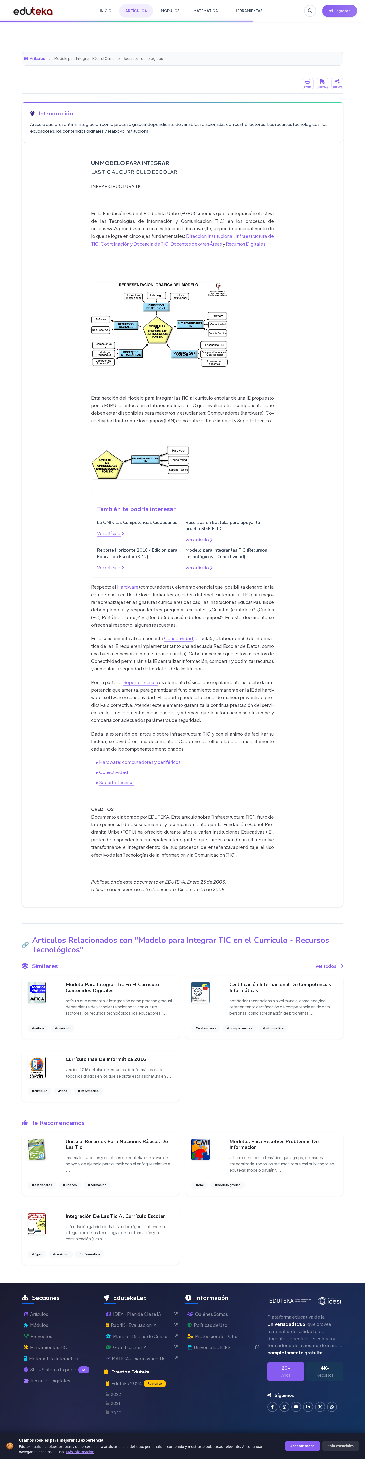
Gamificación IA (129, 1347)
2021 (115, 1403)
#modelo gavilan (227, 1185)
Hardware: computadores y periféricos (140, 762)
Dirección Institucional (210, 236)
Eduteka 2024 (136, 1383)
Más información (80, 1451)
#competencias (239, 1028)
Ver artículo (109, 533)
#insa (62, 1091)
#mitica (38, 1028)
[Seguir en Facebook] (272, 1407)
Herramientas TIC (48, 1347)
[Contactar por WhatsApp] (332, 1407)
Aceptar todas (302, 1445)
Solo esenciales (341, 1445)
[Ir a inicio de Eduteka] (33, 11)
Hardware (127, 587)
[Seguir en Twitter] (320, 1407)
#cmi (199, 1185)
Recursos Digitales (245, 244)
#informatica (273, 1028)
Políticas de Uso (210, 1325)
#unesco (70, 1185)
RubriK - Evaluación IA (134, 1325)
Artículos (37, 58)
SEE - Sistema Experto (57, 1369)
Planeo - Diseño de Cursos (140, 1336)
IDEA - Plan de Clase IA (137, 1314)
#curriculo (63, 1028)
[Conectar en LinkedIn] (308, 1407)
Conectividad (178, 638)
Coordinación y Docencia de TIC (134, 244)
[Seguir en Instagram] (284, 1407)
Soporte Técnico (140, 682)
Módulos (39, 1325)
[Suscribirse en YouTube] (296, 1407)
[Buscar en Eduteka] (310, 11)
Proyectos (41, 1336)
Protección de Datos (216, 1336)
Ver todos (325, 966)
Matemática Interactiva (53, 1358)
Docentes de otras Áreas (196, 244)
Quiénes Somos (211, 1314)
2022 (116, 1394)
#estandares (205, 1028)
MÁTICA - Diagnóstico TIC (139, 1358)
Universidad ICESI (213, 1347)
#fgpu (37, 1254)
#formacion (97, 1185)
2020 (116, 1412)
